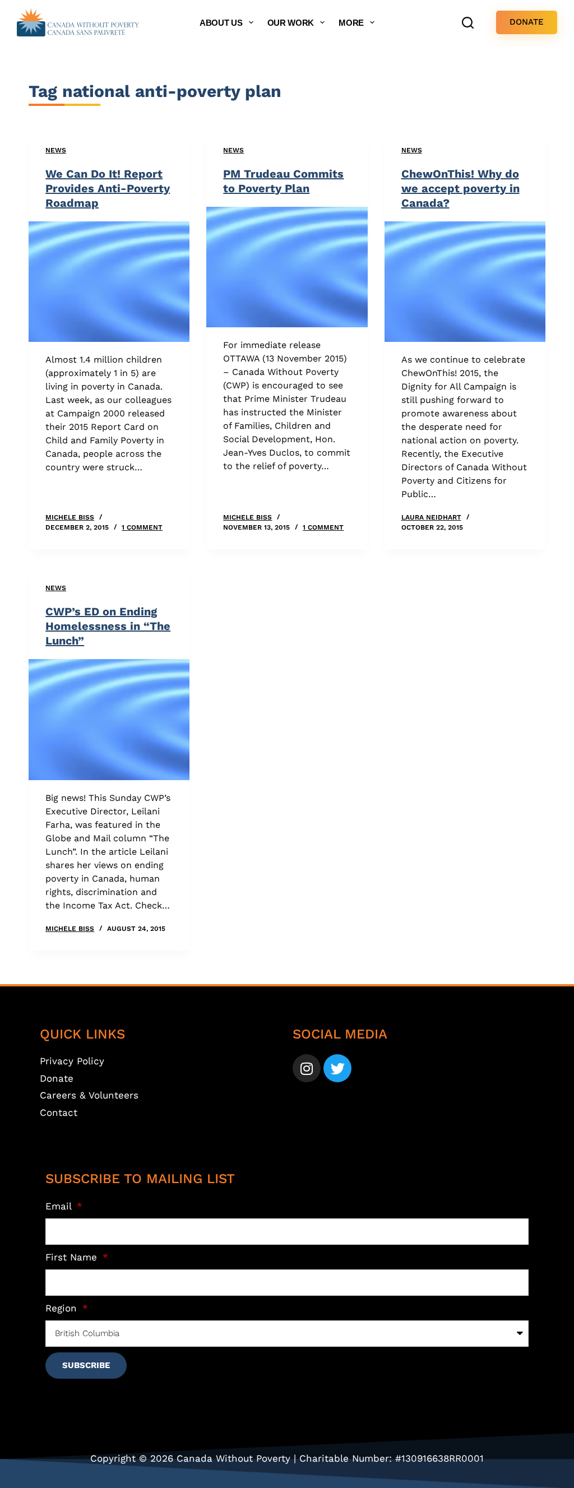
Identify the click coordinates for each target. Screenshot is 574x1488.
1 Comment (142, 527)
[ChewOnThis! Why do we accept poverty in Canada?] (465, 281)
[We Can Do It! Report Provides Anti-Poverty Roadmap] (109, 281)
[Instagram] (307, 1068)
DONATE (527, 22)
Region (62, 1308)
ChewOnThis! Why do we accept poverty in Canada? (460, 188)
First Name (72, 1257)
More (351, 22)
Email (60, 1206)
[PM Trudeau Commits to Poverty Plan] (286, 267)
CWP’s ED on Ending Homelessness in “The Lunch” (107, 626)
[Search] (468, 23)
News (55, 150)
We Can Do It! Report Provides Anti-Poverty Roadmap (107, 188)
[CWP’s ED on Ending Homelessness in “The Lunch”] (109, 719)
